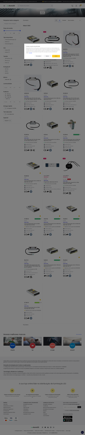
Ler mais (30, 52)
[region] (43, 51)
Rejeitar (47, 56)
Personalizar (38, 56)
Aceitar (56, 56)
